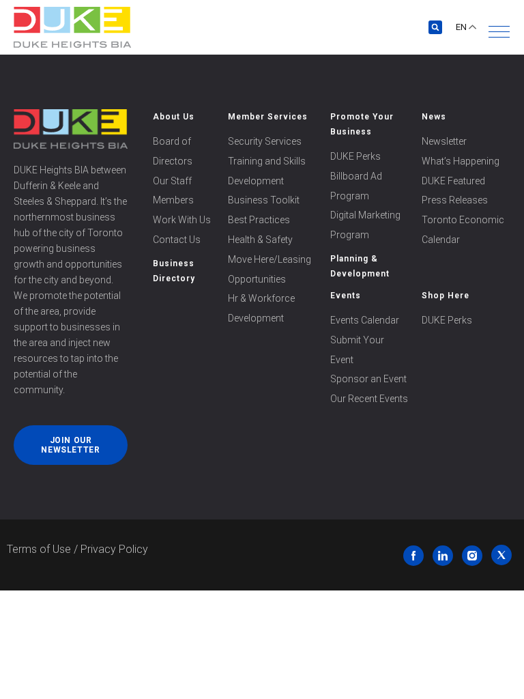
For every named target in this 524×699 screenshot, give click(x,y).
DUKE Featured (453, 180)
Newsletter (444, 141)
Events (345, 295)
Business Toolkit (264, 200)
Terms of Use (39, 549)
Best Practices (259, 219)
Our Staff (172, 180)
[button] (499, 32)
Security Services (265, 141)
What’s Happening (460, 161)
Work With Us (182, 219)
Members (173, 200)
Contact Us (177, 239)
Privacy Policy (114, 549)
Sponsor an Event (368, 378)
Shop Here (445, 295)
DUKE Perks (355, 156)
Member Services (268, 117)
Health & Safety (260, 239)
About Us (173, 117)
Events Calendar (364, 320)
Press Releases (455, 200)
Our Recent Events (369, 398)
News (434, 117)
